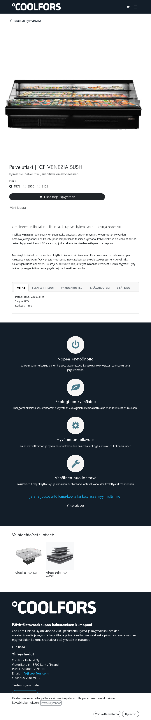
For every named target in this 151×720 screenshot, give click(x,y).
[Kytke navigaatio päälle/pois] (135, 7)
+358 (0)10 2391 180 (32, 669)
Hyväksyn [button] (130, 714)
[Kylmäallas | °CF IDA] (29, 556)
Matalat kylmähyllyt (27, 21)
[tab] (21, 287)
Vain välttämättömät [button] (107, 714)
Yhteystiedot (75, 506)
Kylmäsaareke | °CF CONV (56, 574)
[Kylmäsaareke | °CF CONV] (60, 556)
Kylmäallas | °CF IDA (26, 573)
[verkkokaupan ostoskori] (128, 6)
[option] (75, 561)
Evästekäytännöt (51, 703)
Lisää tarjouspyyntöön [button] (59, 197)
